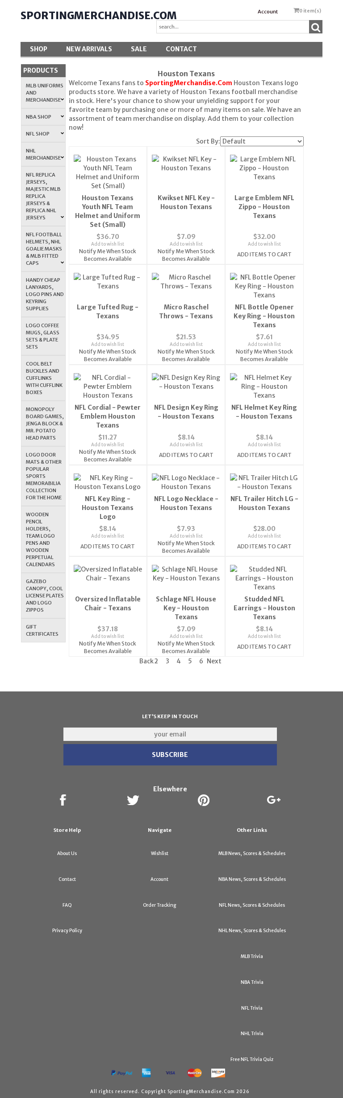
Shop (38, 49)
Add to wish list (107, 244)
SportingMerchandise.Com (99, 15)
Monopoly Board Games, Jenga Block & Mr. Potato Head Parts (45, 423)
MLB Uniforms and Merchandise (44, 92)
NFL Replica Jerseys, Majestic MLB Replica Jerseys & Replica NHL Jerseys (43, 196)
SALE (139, 49)
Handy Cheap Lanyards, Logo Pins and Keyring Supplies (45, 294)
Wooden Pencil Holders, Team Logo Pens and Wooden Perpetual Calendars (40, 539)
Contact (181, 49)
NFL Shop (38, 134)
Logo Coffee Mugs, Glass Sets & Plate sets (42, 336)
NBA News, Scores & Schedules (252, 879)
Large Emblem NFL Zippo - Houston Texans (264, 207)
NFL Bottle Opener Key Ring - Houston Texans (264, 316)
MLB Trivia (252, 956)
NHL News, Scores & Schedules (252, 931)
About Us (67, 853)
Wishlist (159, 853)
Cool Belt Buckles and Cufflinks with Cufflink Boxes (44, 378)
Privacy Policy (67, 931)
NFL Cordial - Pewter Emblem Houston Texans (108, 416)
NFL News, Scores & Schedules (252, 905)
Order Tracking (159, 905)
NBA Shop (38, 117)
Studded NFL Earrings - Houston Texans (264, 608)
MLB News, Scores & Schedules (251, 853)
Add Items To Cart (264, 254)
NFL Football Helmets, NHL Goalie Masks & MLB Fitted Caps (44, 248)
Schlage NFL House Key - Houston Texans (186, 608)
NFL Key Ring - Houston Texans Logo (108, 508)
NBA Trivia (252, 982)
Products (40, 70)
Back (146, 661)
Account (268, 11)
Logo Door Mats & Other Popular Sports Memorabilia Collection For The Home (44, 476)
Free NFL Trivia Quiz (251, 1059)
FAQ (67, 905)
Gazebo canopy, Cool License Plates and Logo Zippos (45, 595)
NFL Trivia (252, 1008)
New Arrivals (89, 49)
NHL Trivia (252, 1033)
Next (214, 661)
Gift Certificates (42, 630)
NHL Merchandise (43, 154)
